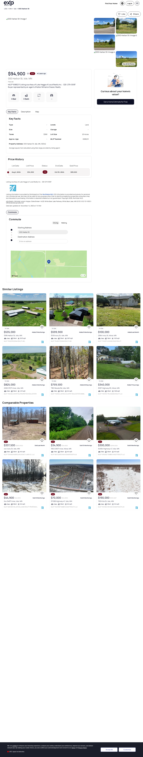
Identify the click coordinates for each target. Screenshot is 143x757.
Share (136, 14)
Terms (73, 748)
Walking (64, 223)
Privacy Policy (82, 748)
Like (123, 14)
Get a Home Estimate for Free (116, 102)
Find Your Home (111, 3)
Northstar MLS (48, 194)
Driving (55, 223)
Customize (127, 750)
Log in (129, 3)
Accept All (109, 750)
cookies (14, 746)
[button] (49, 42)
